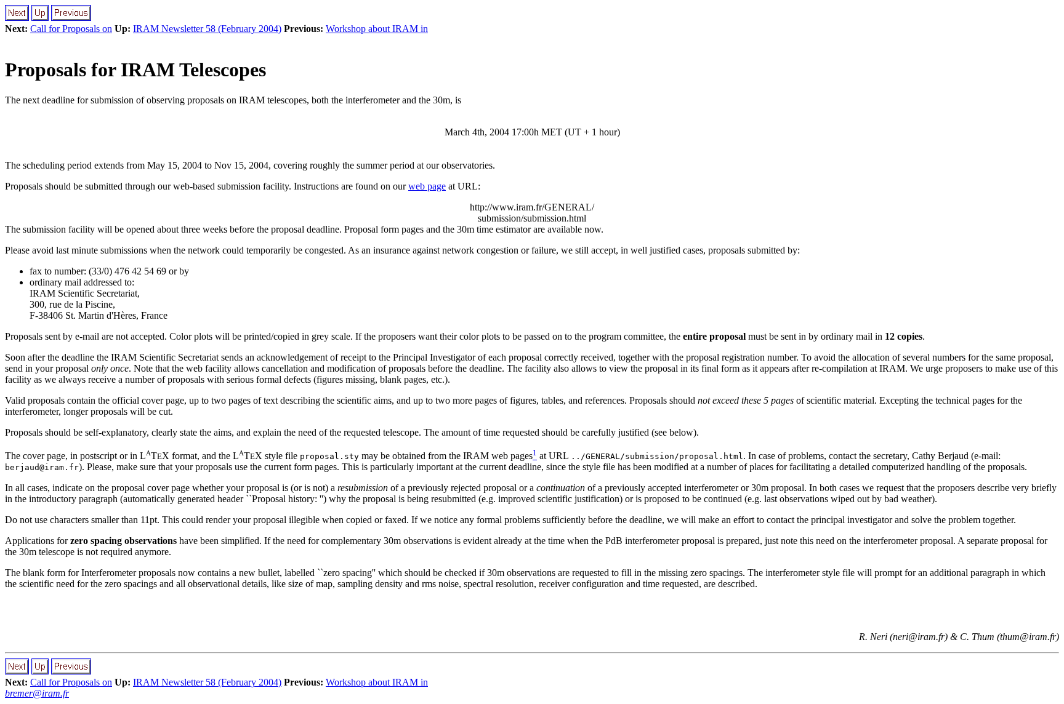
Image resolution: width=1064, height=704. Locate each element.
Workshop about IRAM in (377, 28)
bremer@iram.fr (37, 693)
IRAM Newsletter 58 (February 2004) (207, 28)
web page (427, 186)
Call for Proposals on (71, 28)
